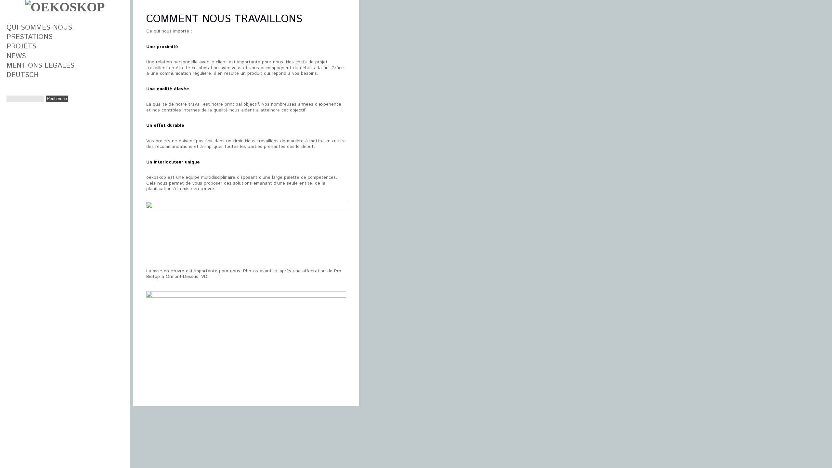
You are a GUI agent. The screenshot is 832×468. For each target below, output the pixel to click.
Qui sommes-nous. (40, 27)
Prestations (29, 37)
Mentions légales (40, 66)
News (16, 56)
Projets (21, 46)
